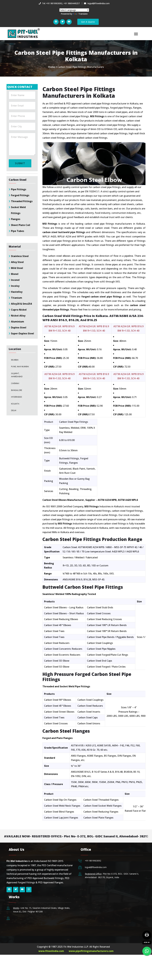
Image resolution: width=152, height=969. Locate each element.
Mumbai (15, 360)
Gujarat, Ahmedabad (17, 375)
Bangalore (16, 390)
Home (51, 67)
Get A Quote (88, 21)
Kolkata (15, 403)
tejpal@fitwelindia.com (96, 867)
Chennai (15, 383)
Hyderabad (16, 397)
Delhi (13, 410)
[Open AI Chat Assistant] (146, 935)
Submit (20, 163)
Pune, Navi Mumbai (20, 366)
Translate (83, 13)
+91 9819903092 (93, 860)
